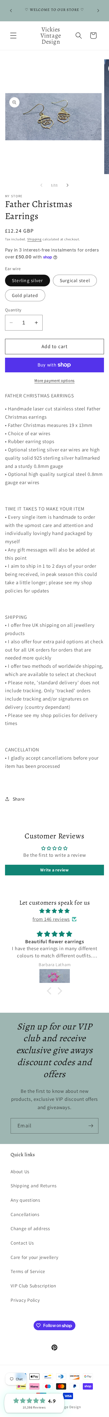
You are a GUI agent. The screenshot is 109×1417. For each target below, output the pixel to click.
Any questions (25, 1200)
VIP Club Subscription (33, 1286)
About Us (20, 1171)
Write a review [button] (54, 870)
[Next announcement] (98, 10)
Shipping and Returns (34, 1186)
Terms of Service (28, 1271)
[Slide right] (68, 185)
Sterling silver (27, 280)
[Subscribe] (91, 1126)
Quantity (13, 310)
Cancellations (25, 1214)
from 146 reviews (51, 919)
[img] (54, 911)
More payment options (54, 380)
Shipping (34, 239)
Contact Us (22, 1243)
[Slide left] (41, 185)
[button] (13, 35)
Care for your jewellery (34, 1257)
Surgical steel (75, 280)
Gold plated (25, 295)
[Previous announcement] (11, 10)
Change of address (30, 1228)
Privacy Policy (25, 1300)
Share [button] (19, 799)
